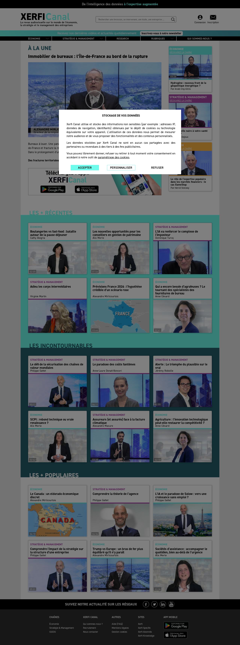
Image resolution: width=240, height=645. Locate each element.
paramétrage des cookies (113, 157)
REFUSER (157, 168)
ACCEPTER (85, 168)
